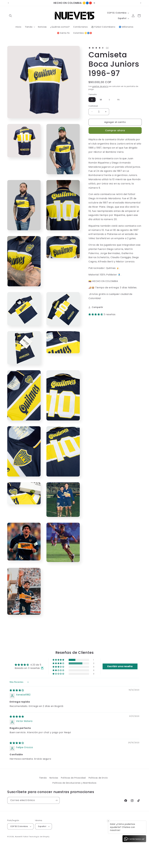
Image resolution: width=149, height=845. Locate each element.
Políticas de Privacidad (73, 777)
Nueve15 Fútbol (22, 836)
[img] (17, 690)
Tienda (43, 777)
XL (120, 100)
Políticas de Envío (98, 777)
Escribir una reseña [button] (120, 666)
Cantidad (93, 106)
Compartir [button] (97, 307)
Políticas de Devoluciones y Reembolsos (74, 782)
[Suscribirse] (56, 800)
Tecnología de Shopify (39, 836)
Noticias (53, 777)
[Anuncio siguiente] (141, 3)
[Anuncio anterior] (8, 3)
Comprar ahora (115, 130)
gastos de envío (100, 86)
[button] (10, 15)
